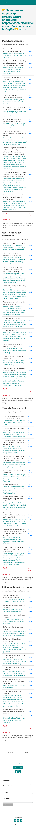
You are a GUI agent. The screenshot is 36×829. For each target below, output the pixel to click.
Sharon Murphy (20, 824)
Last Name (6, 798)
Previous (10, 752)
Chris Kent (19, 817)
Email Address (7, 786)
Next (26, 752)
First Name (6, 792)
